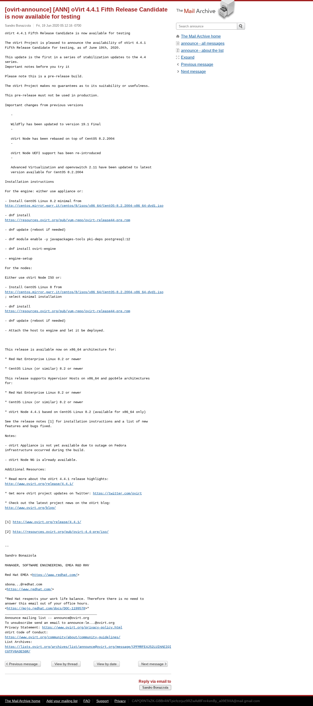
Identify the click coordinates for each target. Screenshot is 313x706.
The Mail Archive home (201, 36)
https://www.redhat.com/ (54, 575)
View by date (107, 664)
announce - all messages (202, 43)
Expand (187, 57)
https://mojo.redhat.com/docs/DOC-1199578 (46, 608)
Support (102, 701)
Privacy (120, 701)
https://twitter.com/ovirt (117, 493)
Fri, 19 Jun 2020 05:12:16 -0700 (58, 25)
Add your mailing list (62, 701)
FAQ (86, 701)
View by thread (66, 664)
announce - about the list (202, 50)
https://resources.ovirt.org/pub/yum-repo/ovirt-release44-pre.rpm (67, 220)
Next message (152, 664)
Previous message (23, 664)
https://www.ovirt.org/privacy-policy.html (82, 627)
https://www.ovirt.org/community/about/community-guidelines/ (62, 637)
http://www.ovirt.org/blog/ (30, 508)
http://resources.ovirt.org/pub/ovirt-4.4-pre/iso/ (61, 532)
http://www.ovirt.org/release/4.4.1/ (39, 484)
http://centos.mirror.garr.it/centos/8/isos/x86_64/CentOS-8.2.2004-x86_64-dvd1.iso (84, 206)
